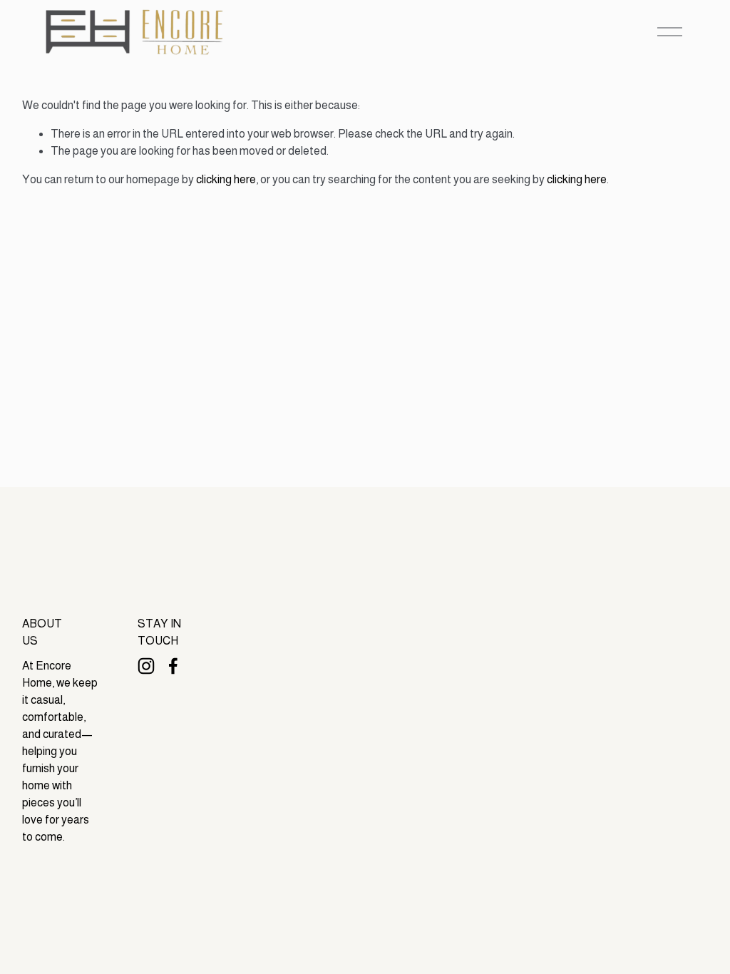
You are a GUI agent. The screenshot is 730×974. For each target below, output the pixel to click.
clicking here (226, 179)
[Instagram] (146, 666)
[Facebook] (173, 666)
